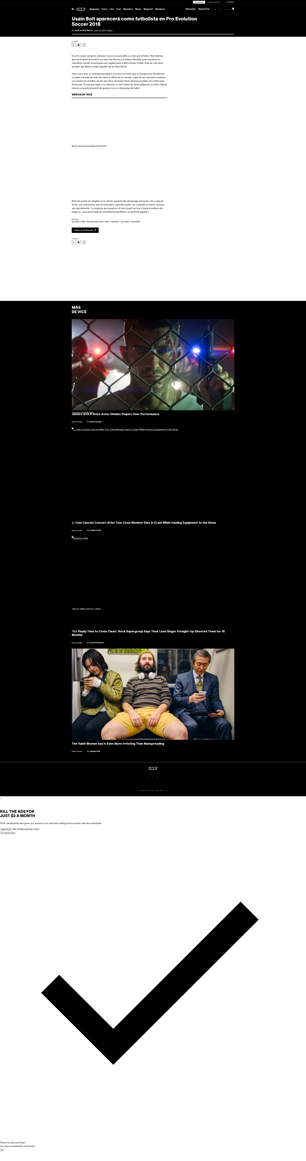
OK (2, 1150)
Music (138, 9)
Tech (118, 9)
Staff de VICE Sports (84, 30)
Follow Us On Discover (83, 230)
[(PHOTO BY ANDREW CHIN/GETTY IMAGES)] (153, 473)
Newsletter (204, 9)
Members (160, 9)
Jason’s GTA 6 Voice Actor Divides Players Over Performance (115, 414)
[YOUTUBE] (160, 777)
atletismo (75, 221)
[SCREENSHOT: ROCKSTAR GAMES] (153, 364)
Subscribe (191, 9)
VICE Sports (125, 221)
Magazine (94, 9)
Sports (107, 221)
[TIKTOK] (155, 777)
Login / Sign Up (214, 2)
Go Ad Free (199, 2)
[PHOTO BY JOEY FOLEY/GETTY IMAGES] (153, 582)
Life (112, 9)
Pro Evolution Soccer (95, 221)
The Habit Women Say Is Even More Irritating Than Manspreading (118, 744)
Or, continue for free (8, 833)
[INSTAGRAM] (150, 777)
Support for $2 (6, 829)
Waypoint (148, 9)
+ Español (230, 2)
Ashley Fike (95, 751)
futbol (82, 221)
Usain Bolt (115, 221)
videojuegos (135, 221)
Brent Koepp (95, 422)
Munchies (128, 9)
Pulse (104, 9)
